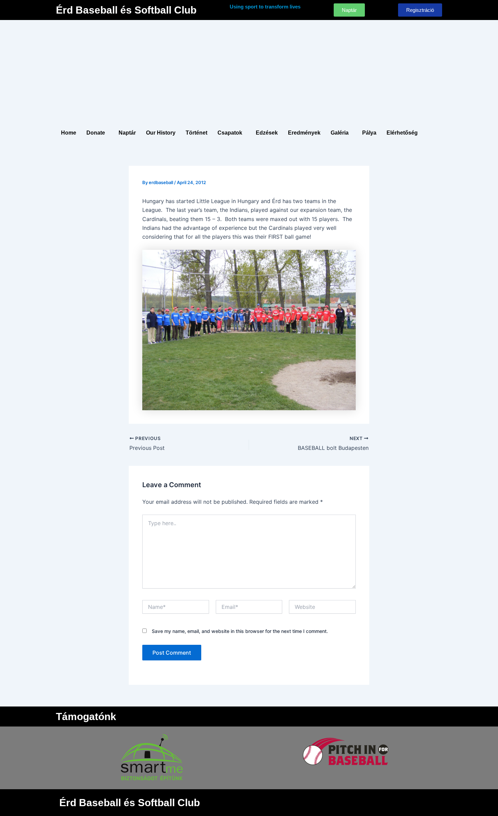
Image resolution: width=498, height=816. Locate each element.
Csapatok (229, 133)
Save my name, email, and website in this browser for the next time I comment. (240, 631)
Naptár (127, 133)
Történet (196, 133)
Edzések (267, 133)
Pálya (369, 133)
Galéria (340, 133)
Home (68, 133)
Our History (160, 133)
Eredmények (304, 133)
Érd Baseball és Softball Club (126, 10)
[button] (97, 133)
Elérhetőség (402, 133)
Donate (95, 133)
